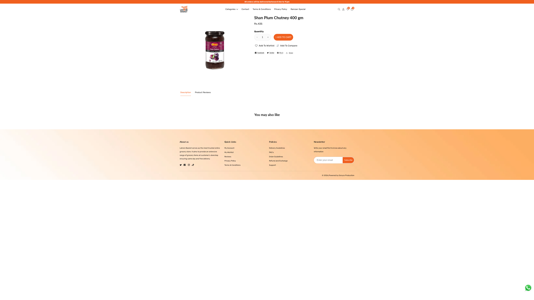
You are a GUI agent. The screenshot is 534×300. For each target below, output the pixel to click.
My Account (229, 148)
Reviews (227, 157)
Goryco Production (346, 175)
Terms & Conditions (262, 9)
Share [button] (291, 53)
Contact (245, 9)
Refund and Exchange (278, 161)
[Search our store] (339, 9)
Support (272, 165)
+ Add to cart (283, 37)
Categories (230, 9)
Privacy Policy (280, 9)
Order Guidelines (276, 157)
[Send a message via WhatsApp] (528, 287)
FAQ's (271, 152)
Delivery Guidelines (277, 148)
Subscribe (348, 160)
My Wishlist (229, 152)
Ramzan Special (298, 9)
